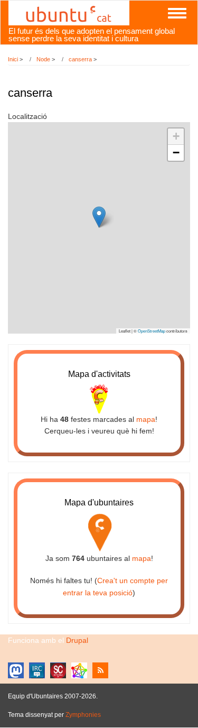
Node (43, 59)
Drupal (77, 640)
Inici (13, 59)
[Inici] (68, 12)
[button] (99, 217)
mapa (145, 419)
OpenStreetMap (151, 331)
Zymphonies (83, 714)
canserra (80, 59)
